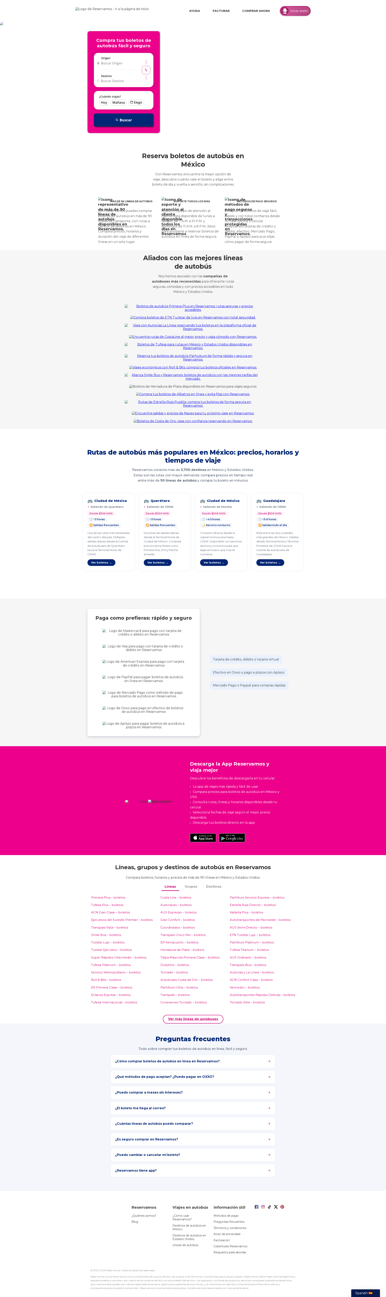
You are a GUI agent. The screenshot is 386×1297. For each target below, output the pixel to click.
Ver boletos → (101, 562)
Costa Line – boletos (175, 897)
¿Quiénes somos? (143, 1216)
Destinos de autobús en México (189, 1227)
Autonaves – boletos (176, 905)
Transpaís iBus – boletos (248, 965)
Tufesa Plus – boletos (107, 905)
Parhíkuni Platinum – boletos (252, 942)
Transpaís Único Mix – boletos (182, 935)
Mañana (118, 102)
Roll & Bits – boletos (106, 979)
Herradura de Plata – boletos (182, 949)
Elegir (138, 102)
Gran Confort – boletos (177, 919)
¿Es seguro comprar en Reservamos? (146, 1139)
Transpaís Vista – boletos (109, 927)
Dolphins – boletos (174, 965)
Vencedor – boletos (245, 987)
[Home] (113, 10)
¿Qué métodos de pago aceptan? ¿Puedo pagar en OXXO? (164, 1077)
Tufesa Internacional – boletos (114, 1002)
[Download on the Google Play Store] (232, 837)
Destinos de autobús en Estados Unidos (189, 1237)
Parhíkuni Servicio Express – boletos (257, 897)
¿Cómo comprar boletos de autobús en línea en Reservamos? (167, 1061)
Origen (105, 58)
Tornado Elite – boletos (247, 1002)
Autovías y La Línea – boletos (252, 972)
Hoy (104, 102)
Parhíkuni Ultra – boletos (179, 987)
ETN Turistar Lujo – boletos (250, 935)
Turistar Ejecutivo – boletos (111, 949)
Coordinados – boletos (177, 927)
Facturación (222, 1240)
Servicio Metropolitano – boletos (116, 972)
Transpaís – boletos (175, 995)
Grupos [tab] (191, 886)
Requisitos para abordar (230, 1252)
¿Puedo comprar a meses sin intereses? (149, 1092)
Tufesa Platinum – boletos (111, 965)
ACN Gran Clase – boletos (110, 912)
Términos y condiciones (230, 1228)
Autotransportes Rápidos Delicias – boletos (262, 995)
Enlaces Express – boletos (110, 995)
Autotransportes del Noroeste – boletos (260, 919)
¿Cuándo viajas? (110, 96)
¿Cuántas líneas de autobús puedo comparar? (154, 1124)
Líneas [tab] (170, 886)
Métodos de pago (226, 1216)
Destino (106, 76)
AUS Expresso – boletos (178, 912)
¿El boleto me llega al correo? (140, 1108)
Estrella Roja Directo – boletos (253, 905)
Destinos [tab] (213, 886)
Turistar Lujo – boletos (107, 942)
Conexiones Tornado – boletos (183, 1002)
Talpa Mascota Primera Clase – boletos (190, 957)
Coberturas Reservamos (230, 1246)
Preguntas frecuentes (229, 1222)
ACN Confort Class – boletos (251, 979)
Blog (134, 1222)
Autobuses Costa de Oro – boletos (186, 979)
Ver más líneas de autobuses (193, 1019)
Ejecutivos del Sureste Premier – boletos (122, 919)
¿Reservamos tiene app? (136, 1170)
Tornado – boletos (174, 972)
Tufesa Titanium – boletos (249, 949)
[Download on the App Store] (203, 837)
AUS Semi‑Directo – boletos (251, 927)
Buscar (126, 120)
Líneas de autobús (185, 1245)
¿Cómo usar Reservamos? (182, 1217)
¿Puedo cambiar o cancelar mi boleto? (147, 1155)
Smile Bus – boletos (106, 935)
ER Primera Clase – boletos (111, 987)
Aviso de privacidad (227, 1234)
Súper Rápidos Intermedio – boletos (118, 957)
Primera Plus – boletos (108, 897)
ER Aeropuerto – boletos (179, 942)
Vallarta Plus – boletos (246, 912)
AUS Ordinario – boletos (248, 957)
